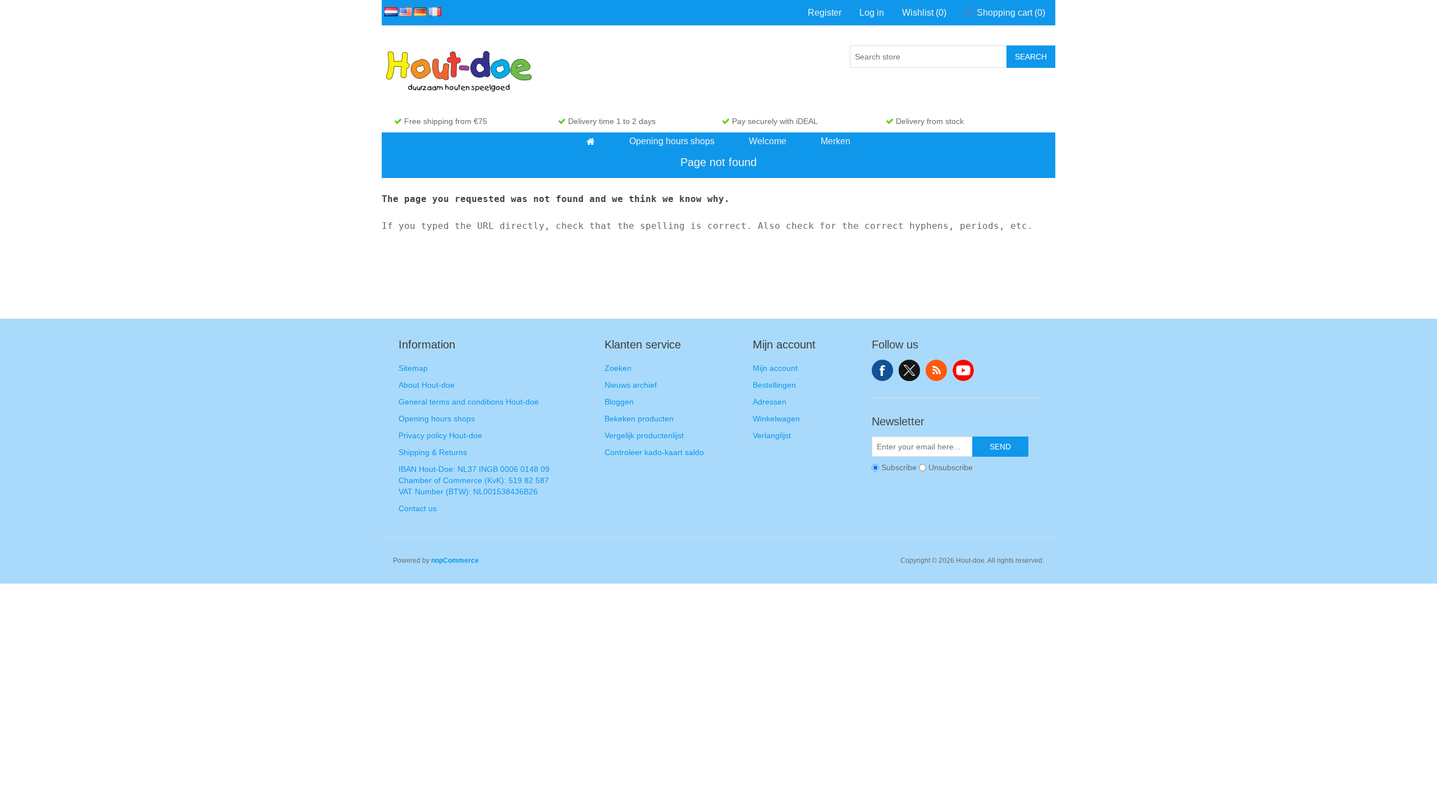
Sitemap (413, 368)
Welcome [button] (767, 141)
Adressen (769, 401)
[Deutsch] (418, 12)
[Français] (433, 12)
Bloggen (619, 401)
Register (824, 12)
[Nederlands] (389, 12)
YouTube (963, 370)
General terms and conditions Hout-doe (469, 401)
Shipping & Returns (433, 452)
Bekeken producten (639, 418)
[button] (591, 141)
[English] (403, 12)
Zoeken (618, 368)
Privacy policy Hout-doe (440, 435)
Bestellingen (774, 384)
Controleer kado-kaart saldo (654, 452)
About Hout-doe (427, 384)
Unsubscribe (950, 467)
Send (1000, 446)
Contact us (418, 508)
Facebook (882, 370)
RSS (936, 370)
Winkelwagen (776, 418)
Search (1031, 56)
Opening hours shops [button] (672, 141)
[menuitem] (591, 141)
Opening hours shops (437, 418)
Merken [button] (835, 141)
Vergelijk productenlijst (644, 435)
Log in (871, 12)
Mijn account (775, 368)
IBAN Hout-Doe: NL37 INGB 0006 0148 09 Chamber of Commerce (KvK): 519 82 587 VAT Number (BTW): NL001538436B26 (474, 480)
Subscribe (899, 467)
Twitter (909, 370)
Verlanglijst (772, 435)
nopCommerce (455, 560)
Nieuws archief (631, 384)
